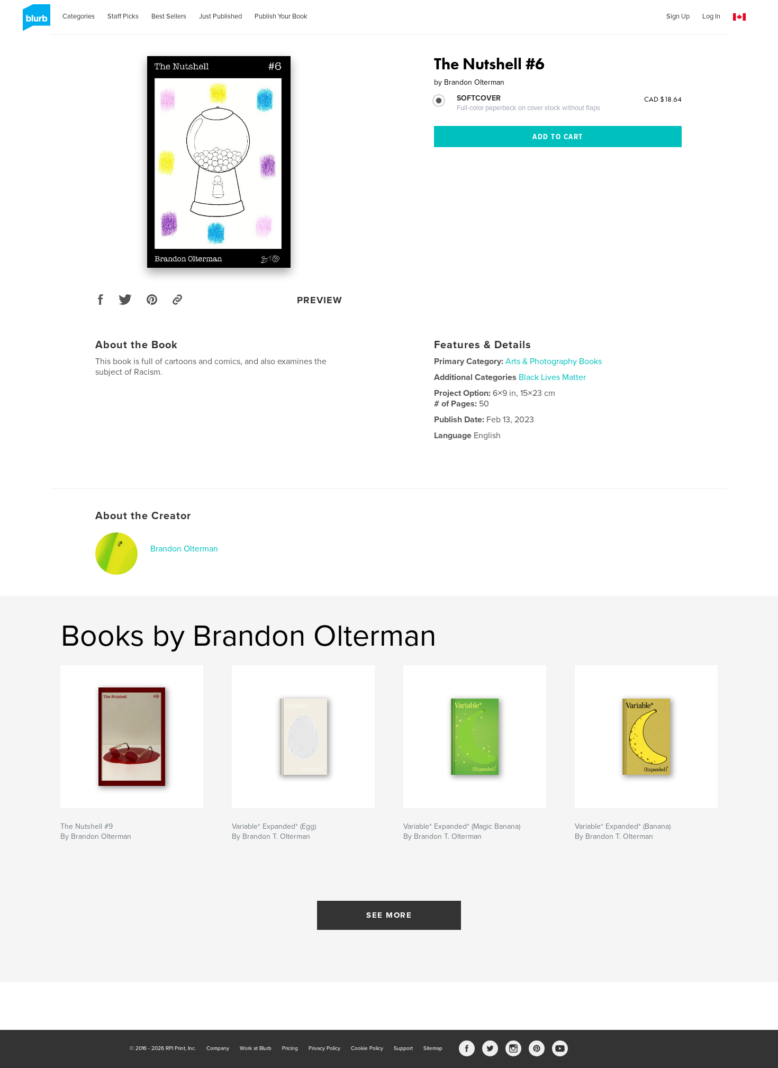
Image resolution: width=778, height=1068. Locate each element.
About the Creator (143, 516)
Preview (319, 300)
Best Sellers (168, 16)
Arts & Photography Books (553, 361)
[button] (739, 17)
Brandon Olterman (184, 549)
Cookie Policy (367, 1048)
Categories (78, 16)
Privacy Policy (324, 1048)
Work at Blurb (256, 1048)
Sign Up (678, 16)
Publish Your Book (281, 16)
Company (217, 1048)
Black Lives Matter (552, 377)
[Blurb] (35, 21)
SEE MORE (389, 915)
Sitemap (432, 1048)
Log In (711, 16)
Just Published (220, 16)
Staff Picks (123, 16)
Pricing (290, 1048)
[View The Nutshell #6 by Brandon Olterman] (219, 162)
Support (403, 1048)
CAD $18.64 (663, 99)
